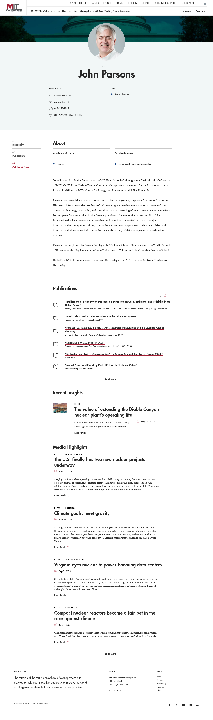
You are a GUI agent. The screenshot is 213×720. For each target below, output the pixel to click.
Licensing (160, 687)
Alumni (120, 3)
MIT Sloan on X (176, 706)
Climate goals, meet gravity (82, 513)
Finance (60, 163)
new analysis (117, 486)
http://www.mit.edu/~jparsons (68, 114)
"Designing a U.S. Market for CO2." (85, 342)
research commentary (90, 531)
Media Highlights (70, 447)
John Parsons (150, 486)
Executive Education (165, 3)
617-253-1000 (115, 690)
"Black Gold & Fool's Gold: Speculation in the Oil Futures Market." (101, 316)
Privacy (159, 690)
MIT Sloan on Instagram (190, 706)
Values (95, 3)
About (145, 3)
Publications (18, 154)
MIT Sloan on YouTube (183, 706)
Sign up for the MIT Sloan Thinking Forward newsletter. (105, 11)
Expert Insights (78, 3)
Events (107, 3)
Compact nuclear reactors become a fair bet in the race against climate (104, 615)
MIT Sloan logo (8, 15)
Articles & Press (20, 165)
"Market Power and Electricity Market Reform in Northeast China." (101, 365)
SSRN (159, 297)
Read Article (80, 432)
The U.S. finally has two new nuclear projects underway (99, 462)
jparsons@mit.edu (62, 102)
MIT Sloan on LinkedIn (197, 706)
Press (159, 676)
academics (188, 3)
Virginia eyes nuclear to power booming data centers (108, 565)
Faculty (132, 3)
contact (187, 11)
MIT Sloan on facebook (170, 706)
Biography (18, 143)
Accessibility (161, 683)
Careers (160, 680)
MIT (204, 3)
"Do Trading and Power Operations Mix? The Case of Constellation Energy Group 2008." (114, 353)
